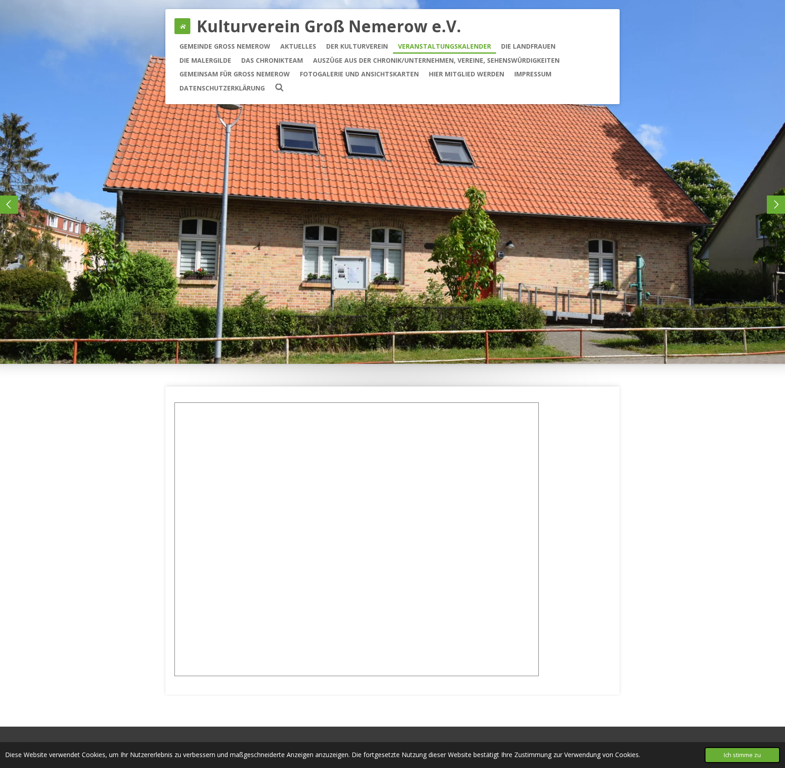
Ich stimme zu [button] (742, 755)
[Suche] (279, 87)
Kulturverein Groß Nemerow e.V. (329, 26)
